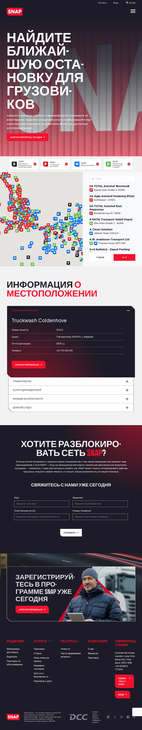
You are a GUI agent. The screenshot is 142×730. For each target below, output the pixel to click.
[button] (69, 234)
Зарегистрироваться (27, 364)
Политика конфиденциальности (96, 720)
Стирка (37, 653)
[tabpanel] (112, 213)
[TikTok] (134, 717)
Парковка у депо (43, 681)
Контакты (102, 2)
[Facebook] (128, 717)
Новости (65, 648)
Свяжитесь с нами (122, 681)
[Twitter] (114, 717)
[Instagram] (121, 717)
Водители (12, 656)
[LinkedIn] (108, 717)
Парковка (39, 648)
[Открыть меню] (133, 11)
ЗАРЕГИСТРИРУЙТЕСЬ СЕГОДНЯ (26, 137)
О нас (91, 648)
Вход (115, 2)
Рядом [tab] (100, 257)
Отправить (70, 532)
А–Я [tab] (124, 257)
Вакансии (93, 653)
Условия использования (95, 714)
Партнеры (93, 657)
